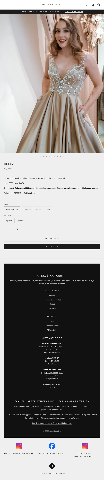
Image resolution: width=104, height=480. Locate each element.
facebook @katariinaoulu (52, 454)
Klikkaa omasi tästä (74, 12)
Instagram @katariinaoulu (19, 454)
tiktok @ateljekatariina (52, 474)
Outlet (52, 304)
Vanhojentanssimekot (52, 300)
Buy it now (52, 246)
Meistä (52, 321)
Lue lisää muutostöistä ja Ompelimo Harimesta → (52, 423)
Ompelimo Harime (52, 325)
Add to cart (52, 239)
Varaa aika (52, 308)
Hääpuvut (52, 295)
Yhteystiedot (52, 330)
